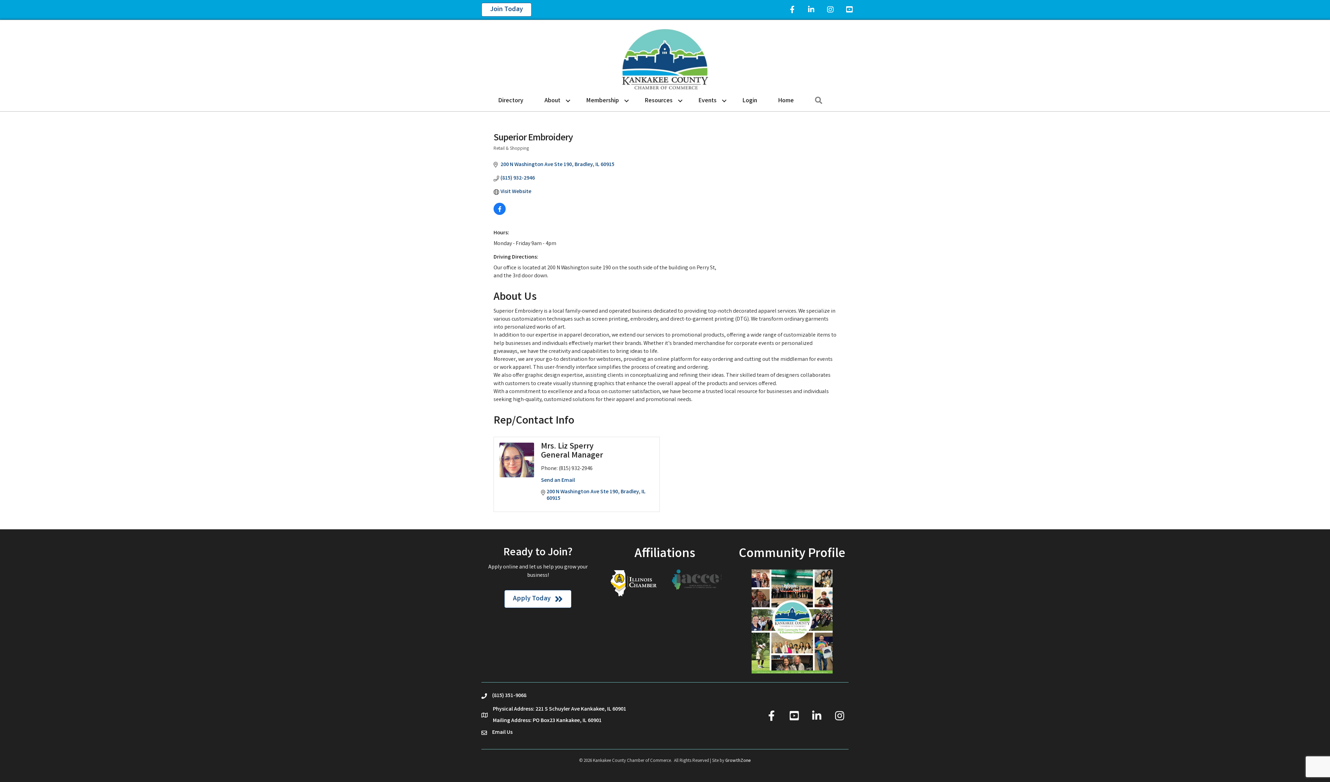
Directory (510, 100)
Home (786, 100)
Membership (602, 100)
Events (708, 100)
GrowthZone (738, 761)
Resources (659, 100)
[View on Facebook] (500, 214)
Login (750, 100)
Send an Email (558, 481)
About (552, 100)
